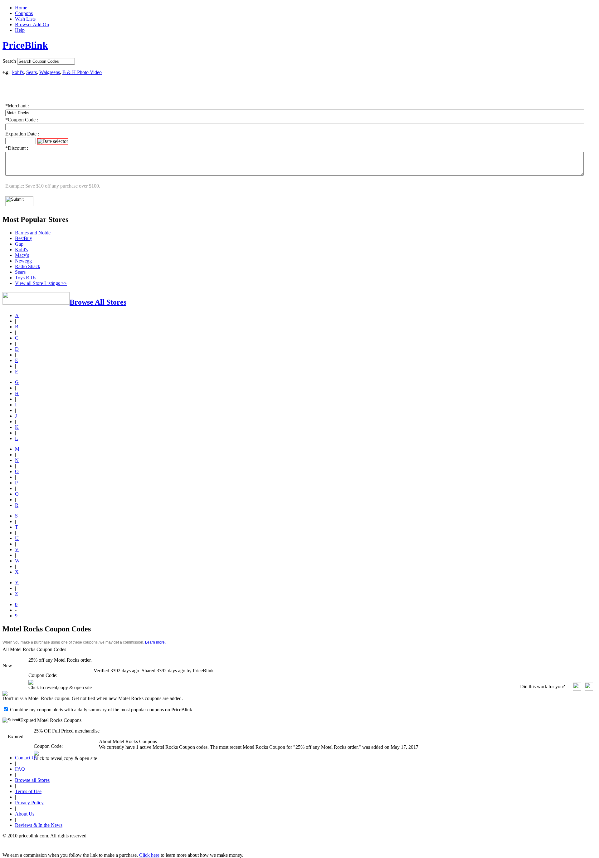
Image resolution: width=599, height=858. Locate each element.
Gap (19, 244)
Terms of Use (28, 791)
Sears (31, 72)
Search (9, 61)
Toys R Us (25, 277)
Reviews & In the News (38, 825)
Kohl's (21, 249)
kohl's (18, 72)
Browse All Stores (98, 302)
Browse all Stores (32, 780)
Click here (149, 855)
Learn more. (155, 642)
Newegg (23, 260)
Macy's (22, 255)
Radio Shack (27, 266)
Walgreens (49, 72)
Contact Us (26, 757)
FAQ (20, 769)
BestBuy (23, 238)
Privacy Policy (29, 802)
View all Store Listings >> (41, 283)
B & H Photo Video (82, 72)
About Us (24, 813)
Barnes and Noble (33, 232)
